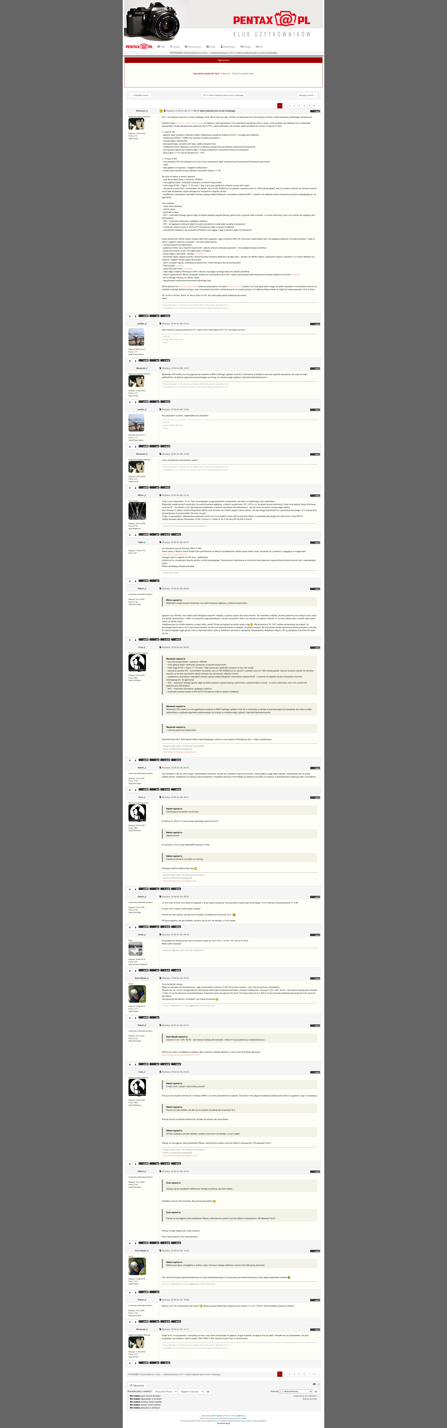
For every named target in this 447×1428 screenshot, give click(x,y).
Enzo (140, 647)
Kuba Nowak (140, 978)
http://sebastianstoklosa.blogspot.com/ (180, 751)
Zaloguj (247, 46)
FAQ (162, 46)
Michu (141, 495)
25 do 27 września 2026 (243, 73)
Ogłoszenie (223, 60)
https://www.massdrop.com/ (174, 554)
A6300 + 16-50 (235, 286)
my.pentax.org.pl (223, 1423)
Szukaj (175, 46)
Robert (141, 588)
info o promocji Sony (188, 286)
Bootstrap (233, 1418)
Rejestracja (229, 46)
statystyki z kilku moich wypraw (189, 123)
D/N (260, 46)
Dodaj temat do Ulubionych (305, 1395)
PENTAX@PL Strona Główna (184, 53)
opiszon (216, 1418)
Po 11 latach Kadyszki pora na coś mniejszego (253, 53)
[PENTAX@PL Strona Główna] (223, 21)
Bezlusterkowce (219, 53)
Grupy (212, 46)
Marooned (140, 110)
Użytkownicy (194, 46)
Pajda (140, 542)
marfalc (140, 323)
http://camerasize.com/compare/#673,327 (181, 1054)
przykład (200, 253)
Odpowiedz (138, 1385)
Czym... (205, 53)
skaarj (140, 934)
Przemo (227, 1415)
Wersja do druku (310, 1398)
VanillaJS (243, 1418)
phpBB (213, 1415)
